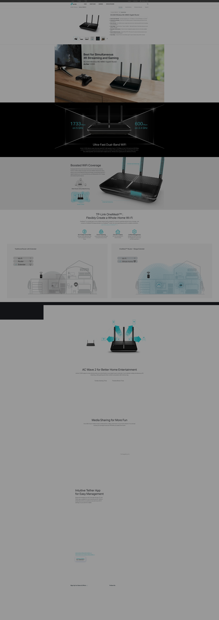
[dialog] (109, 310)
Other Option (118, 312)
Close (126, 305)
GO (101, 312)
